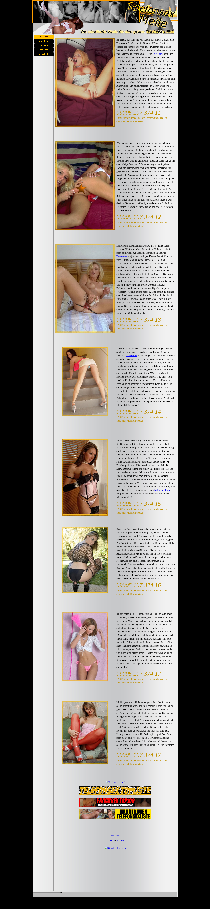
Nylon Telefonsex (163, 490)
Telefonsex (158, 54)
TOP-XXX (110, 840)
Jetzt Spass (120, 840)
